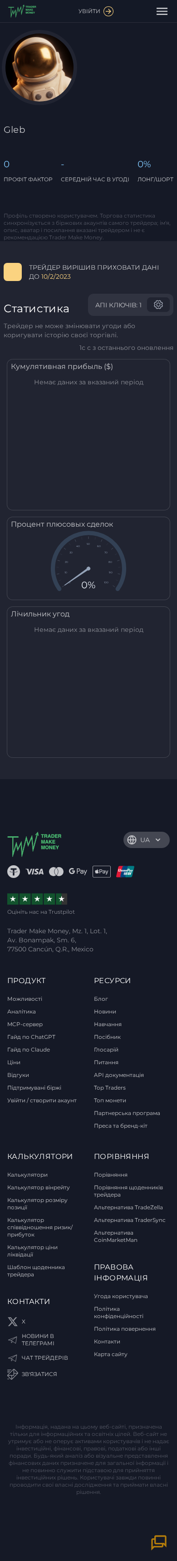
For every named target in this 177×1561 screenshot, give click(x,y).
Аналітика (21, 1011)
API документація (119, 1074)
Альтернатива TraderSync (130, 1220)
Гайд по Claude (28, 1049)
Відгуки (18, 1074)
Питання (106, 1062)
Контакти (107, 1341)
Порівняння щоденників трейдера (128, 1191)
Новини (105, 1011)
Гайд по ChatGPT (31, 1036)
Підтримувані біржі (34, 1087)
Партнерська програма (127, 1113)
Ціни (13, 1062)
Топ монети (110, 1100)
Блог (101, 998)
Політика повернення (125, 1328)
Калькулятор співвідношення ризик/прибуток (40, 1227)
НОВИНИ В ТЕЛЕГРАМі (38, 1340)
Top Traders (110, 1087)
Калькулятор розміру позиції (37, 1204)
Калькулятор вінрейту (38, 1187)
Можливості (24, 998)
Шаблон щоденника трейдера (36, 1271)
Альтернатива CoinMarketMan (116, 1236)
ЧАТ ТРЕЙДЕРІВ (45, 1357)
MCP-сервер (25, 1024)
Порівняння (111, 1174)
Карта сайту (111, 1354)
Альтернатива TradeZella (128, 1207)
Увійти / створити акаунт (42, 1100)
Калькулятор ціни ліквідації (32, 1251)
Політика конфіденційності (118, 1312)
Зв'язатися (39, 1374)
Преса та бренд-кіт (121, 1125)
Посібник (107, 1036)
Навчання (108, 1024)
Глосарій (106, 1049)
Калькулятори (27, 1174)
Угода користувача (121, 1296)
